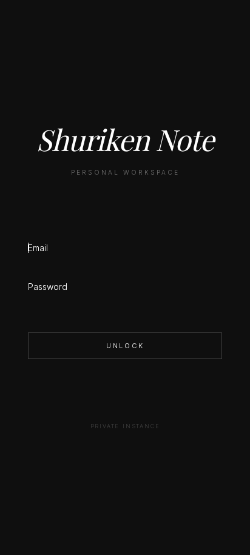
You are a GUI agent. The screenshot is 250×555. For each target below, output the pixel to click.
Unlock (125, 345)
